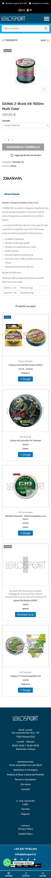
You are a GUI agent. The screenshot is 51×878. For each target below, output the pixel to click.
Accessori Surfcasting (33, 597)
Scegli (27, 379)
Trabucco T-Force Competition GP (25, 676)
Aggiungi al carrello (23, 147)
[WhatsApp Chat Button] (7, 862)
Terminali (27, 437)
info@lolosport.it (25, 854)
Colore (6, 121)
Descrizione (12, 194)
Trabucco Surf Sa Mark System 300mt (25, 365)
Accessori (27, 591)
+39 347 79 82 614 (25, 849)
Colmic (25, 448)
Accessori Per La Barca (31, 594)
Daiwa (13, 166)
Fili (22, 162)
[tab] (25, 194)
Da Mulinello (27, 361)
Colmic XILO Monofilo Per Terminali (25, 440)
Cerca (46, 28)
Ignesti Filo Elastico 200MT (25, 600)
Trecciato (16, 162)
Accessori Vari (15, 591)
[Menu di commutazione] (47, 19)
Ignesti (25, 608)
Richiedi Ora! (25, 614)
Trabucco (25, 373)
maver (25, 527)
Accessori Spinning (13, 597)
